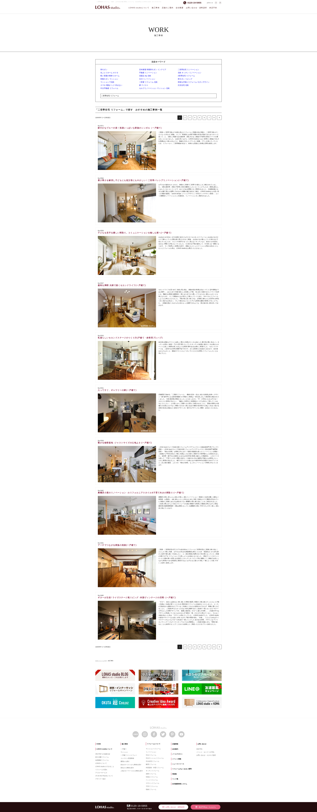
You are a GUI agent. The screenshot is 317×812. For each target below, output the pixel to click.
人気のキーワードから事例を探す (132, 771)
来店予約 (213, 8)
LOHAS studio (107, 7)
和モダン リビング (185, 79)
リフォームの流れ (101, 769)
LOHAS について (101, 763)
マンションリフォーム (153, 749)
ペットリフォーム (152, 780)
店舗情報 (175, 744)
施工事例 (155, 8)
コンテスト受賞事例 (127, 758)
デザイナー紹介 (100, 779)
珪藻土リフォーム (152, 777)
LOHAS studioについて (139, 8)
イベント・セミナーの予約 (205, 752)
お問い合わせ (202, 744)
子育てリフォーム (152, 786)
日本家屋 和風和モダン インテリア (152, 70)
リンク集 (175, 779)
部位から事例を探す (127, 768)
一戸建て (124, 749)
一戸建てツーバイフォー (129, 755)
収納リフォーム (151, 789)
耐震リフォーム (151, 764)
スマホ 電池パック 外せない (111, 85)
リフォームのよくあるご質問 (182, 769)
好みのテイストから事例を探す (131, 765)
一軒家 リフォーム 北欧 (148, 82)
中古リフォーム (151, 755)
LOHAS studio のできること (104, 766)
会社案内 (175, 749)
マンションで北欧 (107, 82)
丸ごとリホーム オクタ (109, 73)
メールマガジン (177, 754)
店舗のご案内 (167, 8)
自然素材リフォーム (102, 760)
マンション (124, 752)
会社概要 (179, 8)
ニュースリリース (178, 764)
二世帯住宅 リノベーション (188, 70)
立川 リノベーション (147, 79)
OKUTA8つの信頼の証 (102, 754)
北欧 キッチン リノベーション (189, 73)
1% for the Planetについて (104, 776)
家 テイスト (143, 85)
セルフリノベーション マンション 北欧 (154, 88)
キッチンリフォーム (152, 771)
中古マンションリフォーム (155, 758)
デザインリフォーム (152, 783)
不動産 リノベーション (148, 73)
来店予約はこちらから (205, 807)
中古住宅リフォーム (152, 761)
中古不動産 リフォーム (109, 88)
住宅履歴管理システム (179, 784)
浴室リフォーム (151, 774)
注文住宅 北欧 (183, 85)
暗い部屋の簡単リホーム (109, 76)
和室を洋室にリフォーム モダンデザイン (194, 82)
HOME (98, 744)
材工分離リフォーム (102, 757)
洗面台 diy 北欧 (145, 76)
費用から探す (125, 761)
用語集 (174, 774)
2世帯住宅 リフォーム (186, 76)
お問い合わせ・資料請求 (196, 8)
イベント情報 (176, 759)
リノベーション (151, 752)
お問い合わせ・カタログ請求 (206, 755)
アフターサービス (101, 773)
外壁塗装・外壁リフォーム (155, 767)
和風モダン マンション (109, 79)
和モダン (103, 70)
